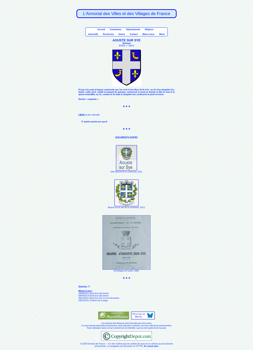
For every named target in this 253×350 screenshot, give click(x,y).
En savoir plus (151, 346)
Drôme (126, 43)
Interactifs (93, 34)
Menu (162, 34)
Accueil (101, 29)
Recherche (108, 34)
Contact (134, 34)
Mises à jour (148, 34)
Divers (122, 34)
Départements (133, 29)
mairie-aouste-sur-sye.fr (95, 122)
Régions (149, 29)
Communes (115, 29)
